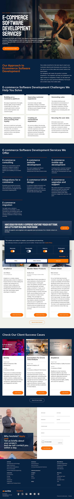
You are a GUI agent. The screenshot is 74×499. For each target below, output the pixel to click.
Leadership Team (61, 476)
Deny (16, 260)
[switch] (29, 251)
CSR (58, 481)
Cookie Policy (48, 242)
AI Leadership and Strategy (13, 463)
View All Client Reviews (37, 322)
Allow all (58, 260)
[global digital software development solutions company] (7, 491)
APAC (32, 481)
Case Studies (60, 467)
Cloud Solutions (35, 463)
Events (32, 474)
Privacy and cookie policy (62, 496)
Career (59, 485)
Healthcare (9, 479)
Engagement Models (62, 465)
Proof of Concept (11, 468)
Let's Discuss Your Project (11, 48)
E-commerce (10, 474)
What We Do (60, 461)
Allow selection (37, 260)
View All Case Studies (37, 400)
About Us (59, 472)
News (32, 476)
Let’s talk (65, 228)
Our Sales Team (60, 479)
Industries (8, 12)
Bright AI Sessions (11, 465)
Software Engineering (62, 463)
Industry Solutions (35, 470)
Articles (33, 478)
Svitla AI (9, 461)
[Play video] (21, 264)
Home (3, 12)
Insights (33, 472)
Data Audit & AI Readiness (13, 467)
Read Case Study (17, 314)
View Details (18, 392)
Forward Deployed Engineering (14, 470)
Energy (8, 476)
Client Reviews (60, 468)
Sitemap (70, 496)
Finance (9, 478)
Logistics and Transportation (14, 483)
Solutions (33, 461)
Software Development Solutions (39, 467)
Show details (62, 256)
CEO (58, 474)
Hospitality (9, 481)
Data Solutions (34, 465)
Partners (59, 478)
